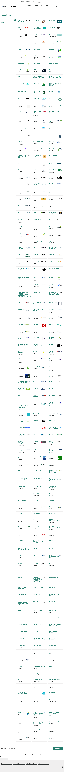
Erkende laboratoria (39, 5)
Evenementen (28, 1)
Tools (47, 5)
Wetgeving (29, 5)
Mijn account (57, 6)
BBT (24, 5)
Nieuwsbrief (57, 758)
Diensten (2, 22)
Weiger (6, 769)
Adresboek (26, 7)
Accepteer (2, 769)
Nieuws (34, 1)
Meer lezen (2, 767)
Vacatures (22, 1)
